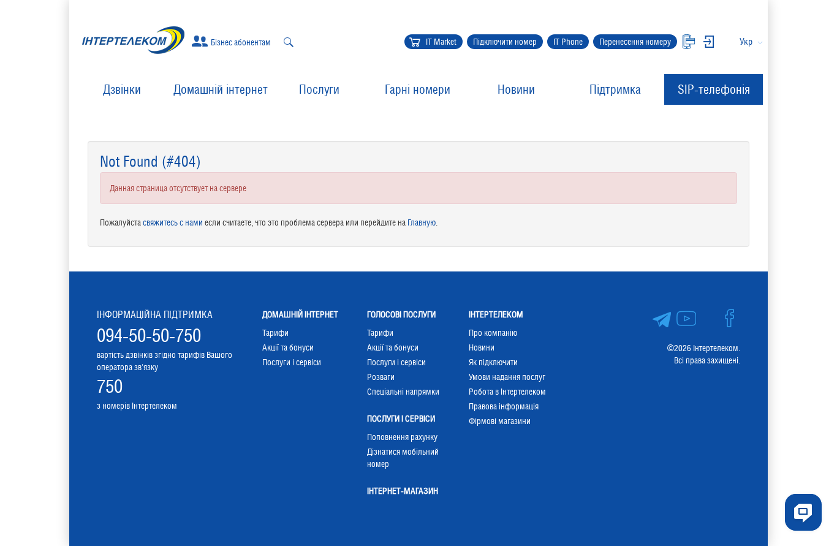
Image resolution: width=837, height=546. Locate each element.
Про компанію (493, 333)
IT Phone (568, 42)
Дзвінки (122, 89)
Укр (746, 41)
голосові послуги (401, 314)
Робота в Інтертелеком (507, 391)
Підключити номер (505, 42)
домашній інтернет (300, 314)
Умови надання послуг (507, 377)
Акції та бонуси (288, 347)
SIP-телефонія (714, 89)
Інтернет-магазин (402, 491)
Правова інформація (504, 406)
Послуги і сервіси (291, 362)
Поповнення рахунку (402, 437)
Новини (516, 89)
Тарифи (275, 333)
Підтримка (615, 89)
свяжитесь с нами (173, 222)
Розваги (381, 377)
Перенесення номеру (635, 42)
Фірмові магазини (500, 421)
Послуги (319, 89)
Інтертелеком (496, 314)
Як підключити (493, 362)
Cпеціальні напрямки (403, 391)
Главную (421, 222)
